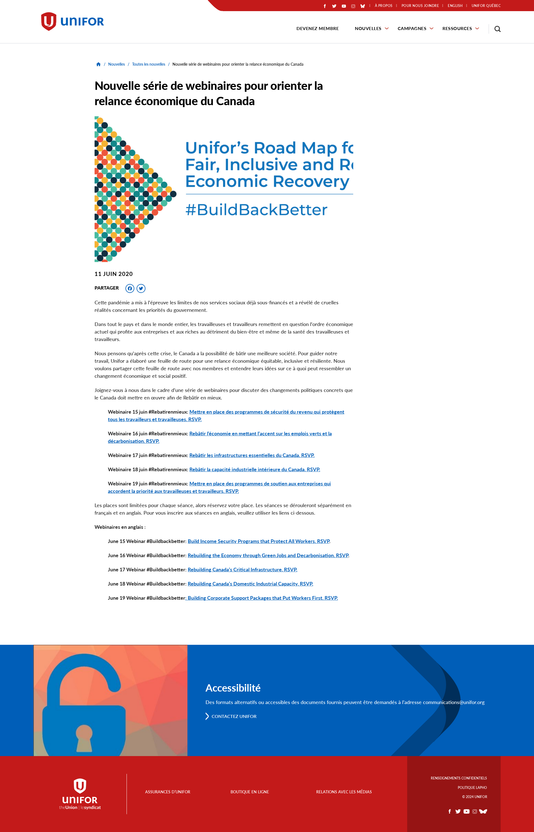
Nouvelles (368, 28)
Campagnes (412, 28)
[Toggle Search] (495, 29)
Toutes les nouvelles (148, 64)
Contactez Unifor (234, 716)
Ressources (457, 28)
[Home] (75, 21)
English (455, 6)
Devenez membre (317, 28)
